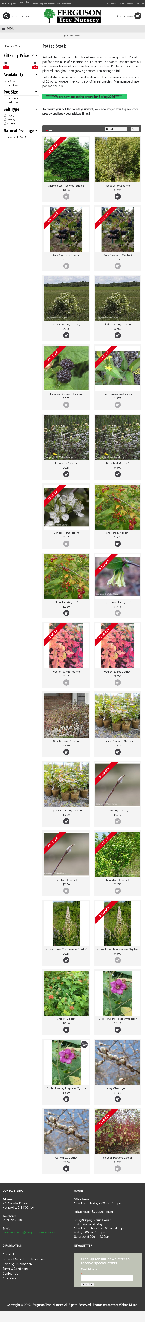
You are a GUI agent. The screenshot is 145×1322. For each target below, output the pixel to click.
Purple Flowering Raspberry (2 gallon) (66, 1088)
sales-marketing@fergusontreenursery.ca (30, 1232)
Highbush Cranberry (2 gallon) (66, 810)
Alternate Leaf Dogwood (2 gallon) (66, 185)
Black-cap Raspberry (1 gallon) (66, 394)
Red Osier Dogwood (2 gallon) (117, 1157)
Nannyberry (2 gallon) (117, 880)
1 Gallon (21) (12, 98)
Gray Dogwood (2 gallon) (66, 741)
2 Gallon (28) (12, 102)
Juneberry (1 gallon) (117, 810)
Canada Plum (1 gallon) (66, 532)
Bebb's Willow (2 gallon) (117, 185)
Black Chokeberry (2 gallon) (117, 255)
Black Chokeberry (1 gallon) (66, 255)
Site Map (9, 1278)
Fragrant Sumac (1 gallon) (66, 671)
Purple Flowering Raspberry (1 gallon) (118, 1018)
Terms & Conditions (15, 1268)
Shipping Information (17, 1264)
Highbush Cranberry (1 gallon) (118, 741)
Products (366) (13, 46)
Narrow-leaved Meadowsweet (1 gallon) (66, 949)
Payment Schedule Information (24, 1259)
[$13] (5, 63)
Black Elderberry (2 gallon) (117, 324)
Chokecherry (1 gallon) (117, 532)
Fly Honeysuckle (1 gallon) (117, 602)
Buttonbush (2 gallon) (117, 463)
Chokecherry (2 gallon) (66, 602)
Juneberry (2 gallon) (66, 880)
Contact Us (10, 1273)
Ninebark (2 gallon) (66, 1018)
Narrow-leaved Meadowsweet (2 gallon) (118, 949)
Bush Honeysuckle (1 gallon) (117, 394)
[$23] (35, 63)
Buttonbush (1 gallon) (66, 463)
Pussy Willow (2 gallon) (66, 1157)
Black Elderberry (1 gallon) (66, 324)
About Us (9, 1254)
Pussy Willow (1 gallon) (117, 1088)
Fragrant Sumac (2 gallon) (117, 671)
